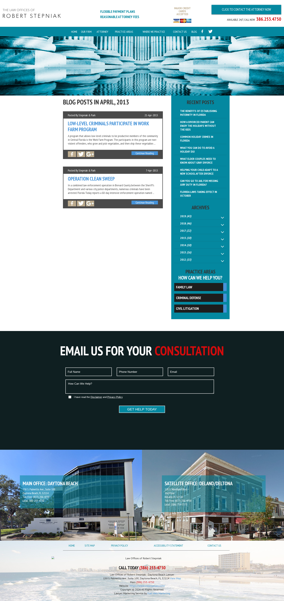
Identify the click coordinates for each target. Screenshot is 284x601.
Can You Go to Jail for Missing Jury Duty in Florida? (199, 182)
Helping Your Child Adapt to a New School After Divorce (199, 171)
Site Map (90, 545)
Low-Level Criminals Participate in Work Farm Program (108, 126)
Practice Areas (124, 32)
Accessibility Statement (168, 545)
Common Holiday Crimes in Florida (196, 138)
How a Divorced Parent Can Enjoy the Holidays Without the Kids (198, 125)
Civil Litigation (187, 308)
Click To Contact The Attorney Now (246, 9)
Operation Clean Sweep (91, 179)
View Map (175, 578)
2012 (185, 259)
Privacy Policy (119, 545)
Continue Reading (145, 153)
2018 (185, 223)
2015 (185, 238)
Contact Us (180, 32)
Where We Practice (154, 32)
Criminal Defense (188, 297)
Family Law (184, 287)
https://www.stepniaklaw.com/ (147, 585)
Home (74, 32)
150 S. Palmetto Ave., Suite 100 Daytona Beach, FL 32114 (39, 491)
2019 (185, 216)
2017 (185, 231)
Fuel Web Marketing (158, 593)
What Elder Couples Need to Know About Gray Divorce (198, 160)
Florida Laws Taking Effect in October (198, 193)
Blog (194, 32)
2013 (185, 252)
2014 (185, 245)
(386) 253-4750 (152, 567)
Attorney (102, 32)
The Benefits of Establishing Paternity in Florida (198, 113)
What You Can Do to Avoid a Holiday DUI (197, 149)
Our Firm (86, 32)
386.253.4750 (268, 19)
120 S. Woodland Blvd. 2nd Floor (176, 491)
